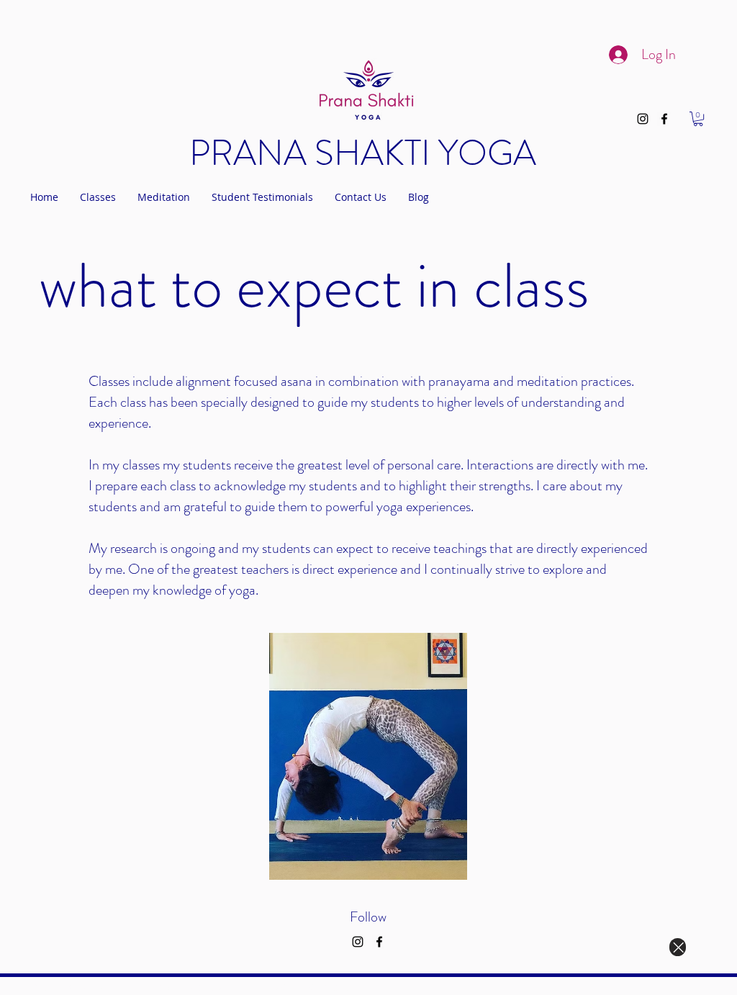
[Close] (677, 947)
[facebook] (664, 119)
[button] (698, 119)
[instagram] (643, 119)
